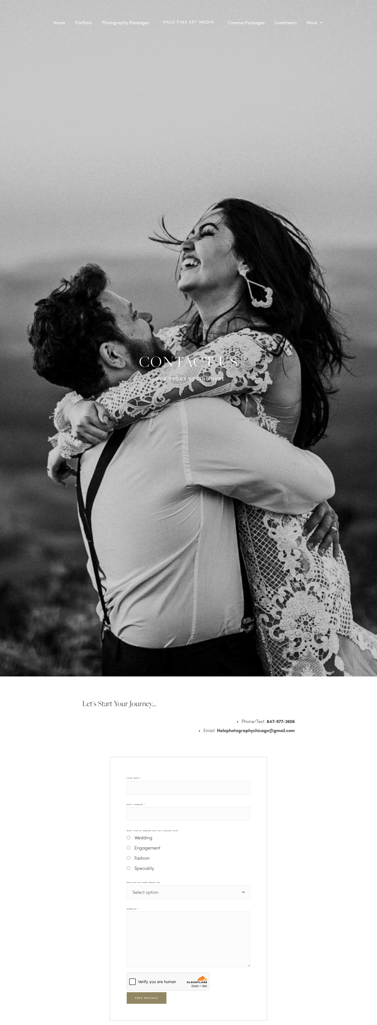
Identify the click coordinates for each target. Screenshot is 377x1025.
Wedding (143, 837)
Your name (134, 778)
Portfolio (83, 23)
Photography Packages (125, 23)
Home (59, 23)
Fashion (142, 858)
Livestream (286, 23)
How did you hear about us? (143, 882)
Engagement (147, 848)
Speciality (144, 868)
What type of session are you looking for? (152, 831)
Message (132, 909)
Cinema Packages (246, 23)
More (312, 23)
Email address (136, 804)
